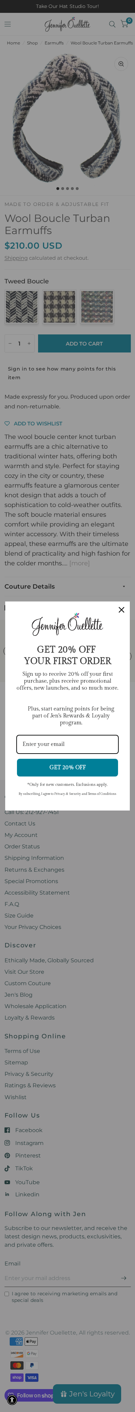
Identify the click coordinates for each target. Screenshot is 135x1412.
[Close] (121, 609)
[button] (12, 1400)
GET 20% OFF (68, 767)
